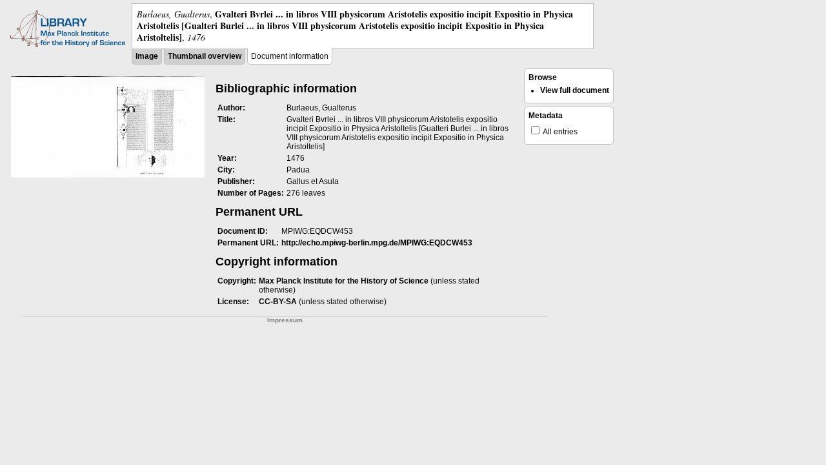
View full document (574, 90)
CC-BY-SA (278, 301)
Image (147, 56)
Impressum (285, 320)
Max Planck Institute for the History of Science (343, 280)
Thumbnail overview (204, 56)
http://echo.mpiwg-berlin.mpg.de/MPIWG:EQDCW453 (376, 242)
